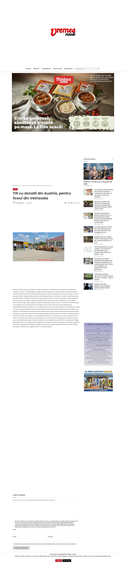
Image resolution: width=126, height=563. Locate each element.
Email (14, 537)
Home (16, 185)
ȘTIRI (29, 69)
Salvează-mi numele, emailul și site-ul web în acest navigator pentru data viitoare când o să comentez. (45, 544)
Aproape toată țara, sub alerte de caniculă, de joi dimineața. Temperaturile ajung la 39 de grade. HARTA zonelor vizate (103, 205)
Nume (14, 529)
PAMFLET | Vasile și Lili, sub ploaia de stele (98, 183)
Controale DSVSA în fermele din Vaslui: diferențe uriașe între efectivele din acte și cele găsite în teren (103, 229)
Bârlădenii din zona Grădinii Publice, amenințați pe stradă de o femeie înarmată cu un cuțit (103, 239)
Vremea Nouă (19, 203)
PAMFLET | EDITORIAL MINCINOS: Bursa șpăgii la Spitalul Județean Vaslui (102, 286)
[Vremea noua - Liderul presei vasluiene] (63, 32)
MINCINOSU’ (47, 69)
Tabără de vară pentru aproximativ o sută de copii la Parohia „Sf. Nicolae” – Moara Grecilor (103, 276)
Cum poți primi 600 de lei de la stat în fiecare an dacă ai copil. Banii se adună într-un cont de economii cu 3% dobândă (103, 193)
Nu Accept (67, 560)
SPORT (37, 69)
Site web (50, 537)
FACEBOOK (69, 69)
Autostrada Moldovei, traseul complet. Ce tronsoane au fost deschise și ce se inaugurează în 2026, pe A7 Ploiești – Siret (103, 250)
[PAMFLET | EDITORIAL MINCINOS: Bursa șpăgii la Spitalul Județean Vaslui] (88, 286)
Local (20, 185)
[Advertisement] (63, 12)
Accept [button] (58, 560)
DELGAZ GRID (58, 69)
